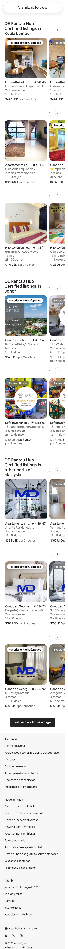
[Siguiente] (58, 30)
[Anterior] (50, 30)
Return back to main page (33, 722)
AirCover (10, 759)
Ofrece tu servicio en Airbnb (22, 820)
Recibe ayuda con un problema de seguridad (32, 752)
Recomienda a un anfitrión (20, 867)
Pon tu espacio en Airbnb (20, 806)
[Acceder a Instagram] (21, 935)
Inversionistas (13, 907)
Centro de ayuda (15, 746)
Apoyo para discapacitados (21, 773)
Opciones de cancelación (20, 780)
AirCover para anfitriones (20, 826)
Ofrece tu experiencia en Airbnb (24, 813)
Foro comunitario (15, 840)
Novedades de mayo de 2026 (22, 887)
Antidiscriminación (16, 766)
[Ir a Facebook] (6, 935)
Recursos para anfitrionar (20, 833)
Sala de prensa (13, 894)
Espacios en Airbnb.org (19, 914)
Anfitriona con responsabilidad (23, 847)
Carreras (10, 901)
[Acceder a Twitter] (13, 935)
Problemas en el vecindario (21, 786)
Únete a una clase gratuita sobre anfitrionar (31, 854)
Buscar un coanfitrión (17, 861)
